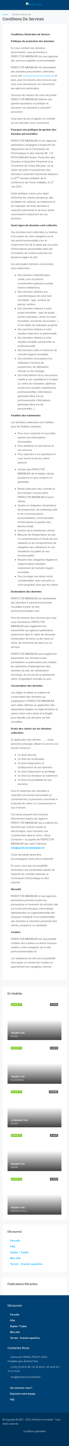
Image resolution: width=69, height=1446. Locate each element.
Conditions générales (34, 1431)
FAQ (12, 1399)
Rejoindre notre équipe (22, 1393)
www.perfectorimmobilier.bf (38, 75)
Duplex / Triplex (19, 1252)
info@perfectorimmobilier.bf (25, 1377)
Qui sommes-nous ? (21, 1388)
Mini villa (15, 1258)
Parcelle (15, 1240)
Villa (12, 1246)
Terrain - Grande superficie (26, 1264)
